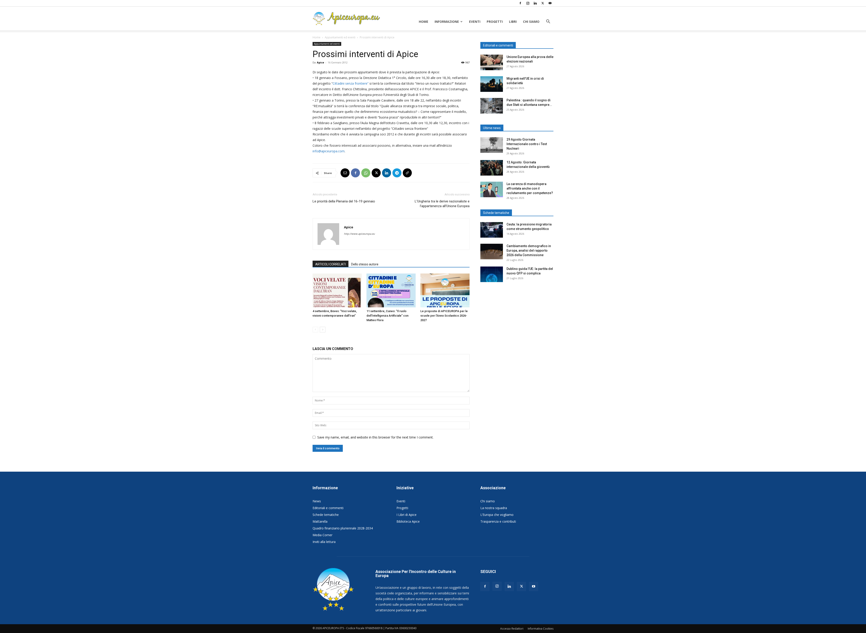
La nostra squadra (493, 508)
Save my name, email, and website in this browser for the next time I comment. (375, 437)
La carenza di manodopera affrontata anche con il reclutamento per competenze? (530, 188)
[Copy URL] (407, 172)
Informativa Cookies (540, 629)
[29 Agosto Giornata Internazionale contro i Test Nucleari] (491, 145)
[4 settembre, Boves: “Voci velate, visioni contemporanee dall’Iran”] (337, 290)
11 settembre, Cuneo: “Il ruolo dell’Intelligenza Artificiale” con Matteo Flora (387, 315)
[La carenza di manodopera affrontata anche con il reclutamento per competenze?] (491, 189)
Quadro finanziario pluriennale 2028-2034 (343, 528)
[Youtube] (550, 3)
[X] (542, 3)
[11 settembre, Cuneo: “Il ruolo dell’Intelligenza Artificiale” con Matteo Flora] (391, 290)
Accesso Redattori (511, 629)
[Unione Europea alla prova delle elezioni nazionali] (491, 62)
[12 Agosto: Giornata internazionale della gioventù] (491, 168)
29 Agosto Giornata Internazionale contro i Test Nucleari (527, 144)
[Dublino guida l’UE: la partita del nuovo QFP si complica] (491, 274)
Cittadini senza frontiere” (351, 83)
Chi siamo (531, 21)
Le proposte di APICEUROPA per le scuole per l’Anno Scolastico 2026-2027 (444, 315)
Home (423, 21)
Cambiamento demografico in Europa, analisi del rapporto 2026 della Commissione (529, 250)
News (317, 501)
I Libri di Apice (406, 514)
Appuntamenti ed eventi (340, 37)
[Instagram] (527, 3)
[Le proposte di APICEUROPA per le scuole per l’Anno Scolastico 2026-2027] (445, 290)
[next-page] (322, 329)
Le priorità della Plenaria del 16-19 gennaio (344, 201)
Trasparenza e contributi (498, 521)
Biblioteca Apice (408, 521)
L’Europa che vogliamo (497, 514)
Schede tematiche (326, 514)
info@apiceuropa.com (329, 151)
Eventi (474, 21)
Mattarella (320, 521)
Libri (513, 21)
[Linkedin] (535, 3)
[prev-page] (315, 329)
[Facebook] (520, 3)
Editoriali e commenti (328, 508)
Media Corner (322, 535)
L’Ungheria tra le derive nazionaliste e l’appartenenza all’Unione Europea (442, 203)
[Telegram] (396, 172)
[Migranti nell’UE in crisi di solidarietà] (491, 84)
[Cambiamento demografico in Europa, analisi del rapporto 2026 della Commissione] (491, 251)
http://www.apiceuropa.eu (359, 233)
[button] (548, 22)
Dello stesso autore (364, 264)
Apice (320, 62)
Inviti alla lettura (324, 542)
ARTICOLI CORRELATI (330, 264)
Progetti (495, 21)
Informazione (447, 21)
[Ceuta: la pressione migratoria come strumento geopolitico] (491, 230)
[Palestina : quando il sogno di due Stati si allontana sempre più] (491, 106)
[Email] (345, 172)
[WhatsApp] (365, 172)
